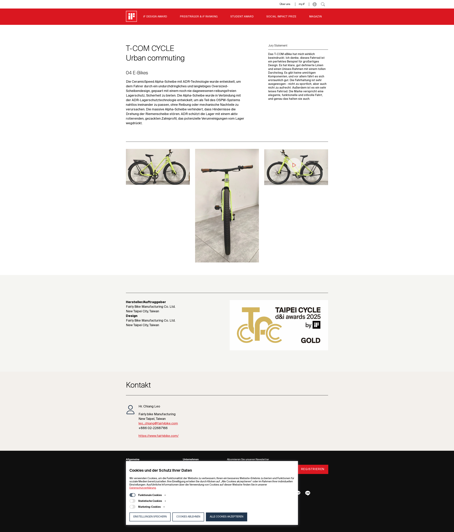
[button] (314, 4)
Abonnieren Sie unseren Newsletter (248, 459)
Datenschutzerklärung (142, 488)
